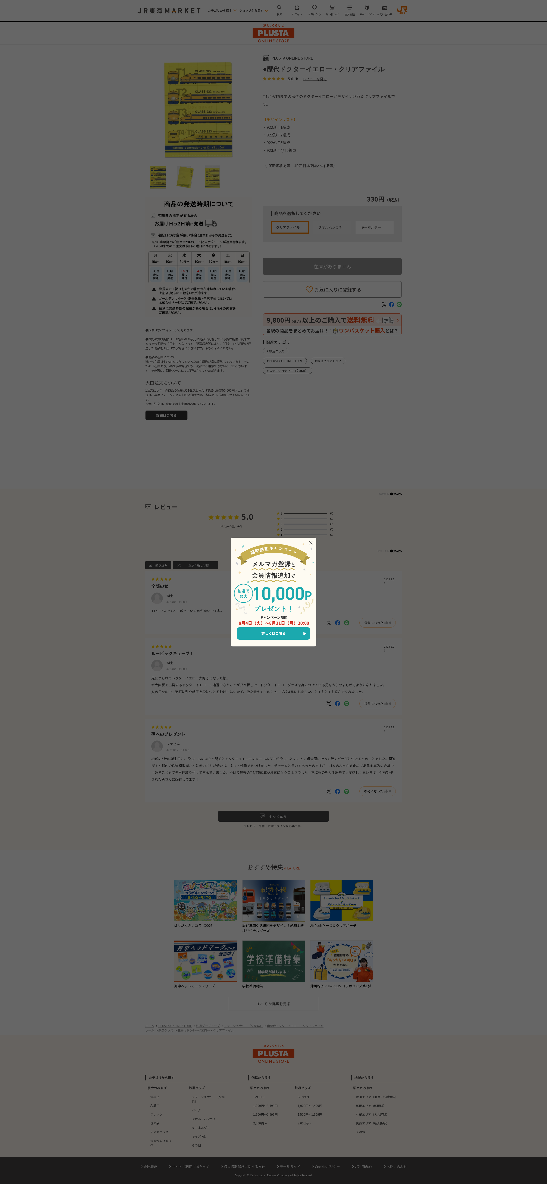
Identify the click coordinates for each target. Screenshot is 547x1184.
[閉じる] (310, 542)
